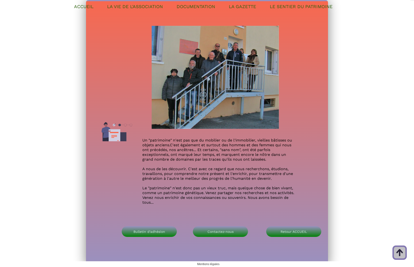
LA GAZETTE (242, 6)
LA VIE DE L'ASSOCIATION (135, 6)
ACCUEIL (83, 6)
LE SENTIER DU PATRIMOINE (301, 6)
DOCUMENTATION (196, 6)
